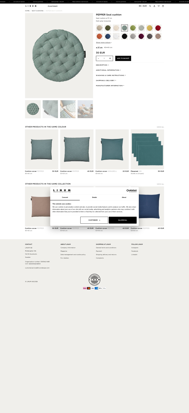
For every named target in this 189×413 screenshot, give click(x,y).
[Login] (154, 6)
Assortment (52, 6)
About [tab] (124, 197)
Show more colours (103, 42)
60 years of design (15, 1)
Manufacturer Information (109, 85)
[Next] (89, 55)
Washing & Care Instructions (110, 75)
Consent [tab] (65, 197)
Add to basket (123, 58)
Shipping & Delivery (105, 80)
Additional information (107, 70)
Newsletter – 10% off (54, 1)
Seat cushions (37, 11)
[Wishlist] (159, 6)
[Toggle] (109, 65)
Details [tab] (94, 197)
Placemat (136, 171)
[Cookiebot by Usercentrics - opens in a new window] (128, 190)
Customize (93, 220)
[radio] (99, 28)
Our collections (35, 1)
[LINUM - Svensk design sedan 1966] (31, 6)
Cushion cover (34, 171)
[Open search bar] (150, 6)
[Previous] (29, 55)
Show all (160, 127)
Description (101, 65)
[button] (143, 6)
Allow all (122, 220)
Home (27, 11)
